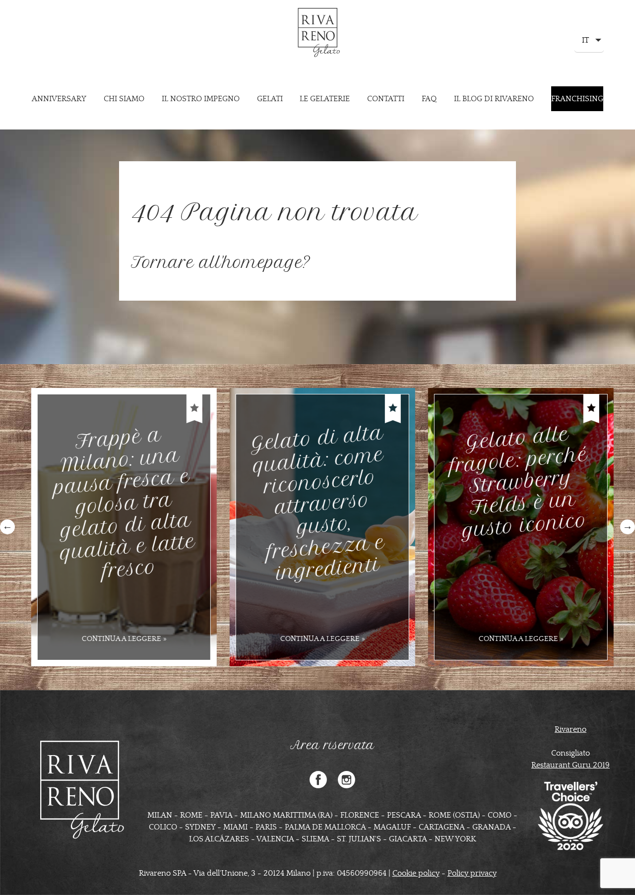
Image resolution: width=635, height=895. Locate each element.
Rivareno (570, 729)
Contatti (385, 98)
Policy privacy (472, 873)
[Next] (627, 526)
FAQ (429, 98)
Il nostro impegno (201, 98)
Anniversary (59, 98)
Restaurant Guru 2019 (570, 765)
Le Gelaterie (325, 98)
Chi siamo (124, 98)
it (584, 44)
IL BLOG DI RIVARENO (494, 98)
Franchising (577, 98)
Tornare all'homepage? (221, 262)
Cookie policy (416, 873)
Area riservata (332, 745)
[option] (119, 527)
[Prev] (7, 526)
